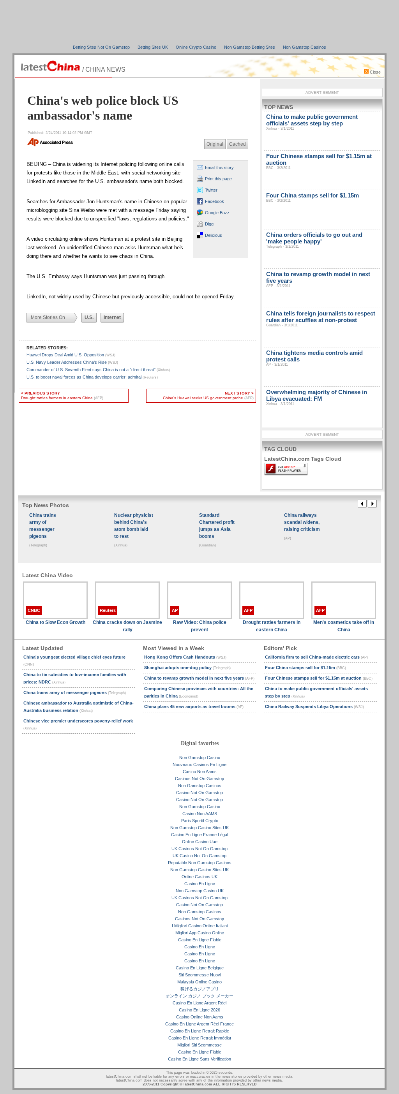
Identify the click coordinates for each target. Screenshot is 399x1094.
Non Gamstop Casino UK (200, 890)
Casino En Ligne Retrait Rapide (199, 1031)
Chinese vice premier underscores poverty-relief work (78, 724)
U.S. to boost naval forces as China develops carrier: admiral (92, 377)
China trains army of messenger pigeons (74, 692)
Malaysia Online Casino (199, 981)
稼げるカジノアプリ (199, 989)
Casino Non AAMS (199, 813)
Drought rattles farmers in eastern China (62, 395)
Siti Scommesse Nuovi (199, 974)
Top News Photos (45, 505)
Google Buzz (217, 212)
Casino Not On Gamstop (199, 792)
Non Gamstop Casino (199, 757)
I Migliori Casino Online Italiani (200, 925)
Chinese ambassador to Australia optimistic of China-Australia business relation (78, 707)
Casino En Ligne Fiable (199, 939)
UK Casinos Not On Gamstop (199, 848)
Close (375, 72)
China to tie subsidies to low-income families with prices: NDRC (74, 678)
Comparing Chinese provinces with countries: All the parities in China (198, 692)
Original (215, 144)
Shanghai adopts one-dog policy (187, 667)
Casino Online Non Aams (199, 1017)
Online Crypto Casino (196, 47)
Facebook (214, 201)
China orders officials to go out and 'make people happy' (314, 239)
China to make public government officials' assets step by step (312, 121)
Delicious (213, 235)
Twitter (211, 190)
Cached (237, 144)
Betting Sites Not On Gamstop (101, 47)
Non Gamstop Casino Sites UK (199, 827)
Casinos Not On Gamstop (199, 778)
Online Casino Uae (199, 841)
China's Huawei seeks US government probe (208, 395)
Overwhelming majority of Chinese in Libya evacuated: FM (316, 397)
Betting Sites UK (153, 47)
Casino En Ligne (199, 883)
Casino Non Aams (200, 771)
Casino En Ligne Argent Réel (199, 1003)
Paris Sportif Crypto (199, 820)
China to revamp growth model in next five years (199, 678)
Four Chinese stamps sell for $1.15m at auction (319, 678)
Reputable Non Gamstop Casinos (199, 862)
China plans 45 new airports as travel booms (194, 706)
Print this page (218, 178)
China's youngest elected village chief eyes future (74, 660)
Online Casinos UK (199, 876)
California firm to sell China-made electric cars (316, 657)
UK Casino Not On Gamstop (199, 855)
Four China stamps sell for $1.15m (312, 197)
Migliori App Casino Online (199, 932)
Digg (209, 224)
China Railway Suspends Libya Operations (314, 706)
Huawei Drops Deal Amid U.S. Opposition (70, 354)
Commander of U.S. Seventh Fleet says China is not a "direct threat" (98, 369)
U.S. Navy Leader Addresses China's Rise (72, 362)
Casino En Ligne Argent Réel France (199, 1024)
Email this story (219, 167)
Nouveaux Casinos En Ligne (199, 764)
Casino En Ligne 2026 (199, 1010)
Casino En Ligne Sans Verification (199, 1059)
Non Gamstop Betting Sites (249, 47)
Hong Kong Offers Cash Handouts (185, 657)
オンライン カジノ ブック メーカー (199, 996)
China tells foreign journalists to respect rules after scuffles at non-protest (320, 318)
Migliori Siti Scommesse (199, 1045)
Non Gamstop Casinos (304, 47)
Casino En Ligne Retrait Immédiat (199, 1038)
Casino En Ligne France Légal (199, 834)
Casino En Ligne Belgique (200, 967)
